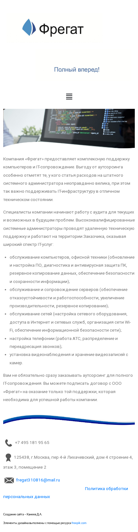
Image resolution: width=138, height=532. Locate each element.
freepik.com (79, 523)
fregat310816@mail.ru (38, 479)
